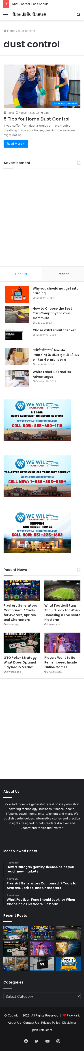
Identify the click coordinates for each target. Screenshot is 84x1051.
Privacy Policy (50, 1022)
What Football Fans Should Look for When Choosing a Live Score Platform (62, 612)
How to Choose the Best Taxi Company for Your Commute (52, 313)
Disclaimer (69, 1022)
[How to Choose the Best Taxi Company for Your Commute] (17, 314)
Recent (63, 274)
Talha (10, 112)
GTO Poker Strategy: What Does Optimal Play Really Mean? (20, 662)
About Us (14, 1022)
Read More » (16, 143)
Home (10, 30)
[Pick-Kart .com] (29, 14)
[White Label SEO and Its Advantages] (17, 378)
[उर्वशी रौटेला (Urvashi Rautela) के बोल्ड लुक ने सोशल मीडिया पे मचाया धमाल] (17, 356)
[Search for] (78, 16)
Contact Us (31, 1022)
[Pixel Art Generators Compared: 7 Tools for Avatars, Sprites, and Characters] (22, 590)
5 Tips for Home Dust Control (36, 119)
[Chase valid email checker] (17, 336)
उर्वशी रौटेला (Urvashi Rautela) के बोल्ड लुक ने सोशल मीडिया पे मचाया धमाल (56, 355)
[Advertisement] (42, 216)
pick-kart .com (42, 1030)
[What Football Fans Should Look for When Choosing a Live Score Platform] (62, 590)
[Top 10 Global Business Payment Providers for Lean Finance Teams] (68, 949)
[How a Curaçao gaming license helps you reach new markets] (15, 933)
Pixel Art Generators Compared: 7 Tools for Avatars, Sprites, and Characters (20, 612)
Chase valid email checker (54, 330)
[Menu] (5, 16)
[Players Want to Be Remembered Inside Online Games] (62, 643)
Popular (21, 274)
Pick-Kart (73, 1015)
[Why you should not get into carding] (17, 294)
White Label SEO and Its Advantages (52, 374)
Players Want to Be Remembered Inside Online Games (60, 662)
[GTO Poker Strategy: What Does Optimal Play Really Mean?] (22, 643)
